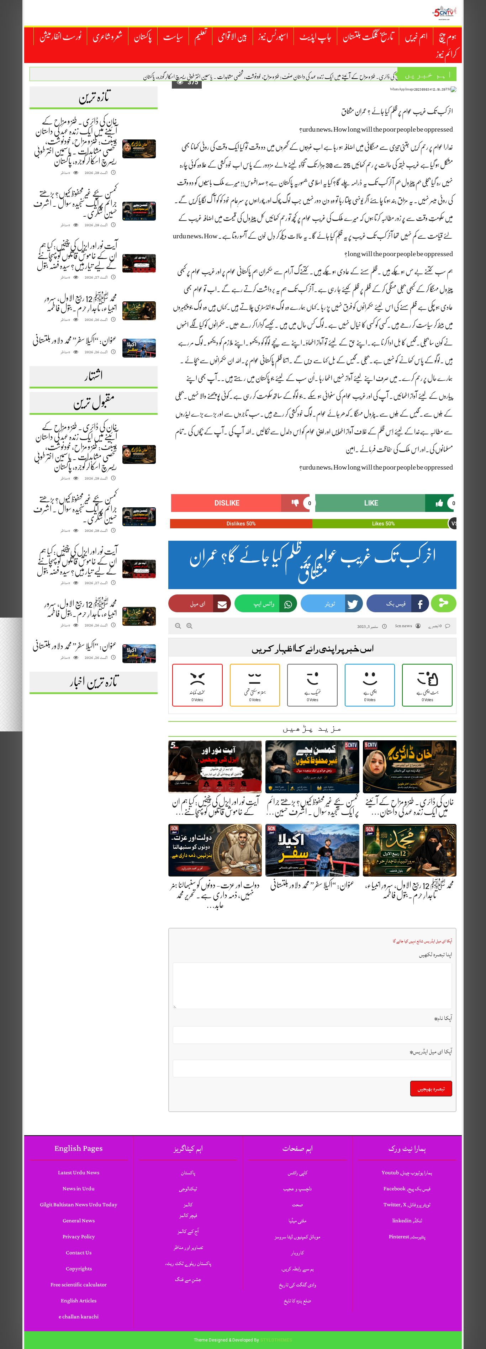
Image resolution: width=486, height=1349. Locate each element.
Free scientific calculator (79, 1285)
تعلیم (200, 36)
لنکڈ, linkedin (407, 1221)
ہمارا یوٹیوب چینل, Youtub (407, 1173)
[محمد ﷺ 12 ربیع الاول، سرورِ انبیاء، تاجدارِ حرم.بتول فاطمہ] (139, 310)
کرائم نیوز (446, 54)
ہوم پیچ (447, 36)
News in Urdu (79, 1189)
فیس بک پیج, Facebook (407, 1189)
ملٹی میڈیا (297, 1221)
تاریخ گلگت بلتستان (368, 36)
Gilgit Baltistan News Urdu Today (78, 1205)
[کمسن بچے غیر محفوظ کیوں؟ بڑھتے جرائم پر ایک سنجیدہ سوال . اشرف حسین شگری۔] (139, 211)
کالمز (188, 1205)
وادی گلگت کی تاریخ (297, 1285)
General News (79, 1221)
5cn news (403, 626)
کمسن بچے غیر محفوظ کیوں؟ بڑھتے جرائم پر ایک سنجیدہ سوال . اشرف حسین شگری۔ (75, 203)
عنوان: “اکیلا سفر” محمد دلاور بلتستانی (74, 340)
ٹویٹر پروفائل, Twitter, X (407, 1205)
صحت (297, 1205)
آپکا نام (443, 1018)
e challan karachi (79, 1317)
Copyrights (79, 1269)
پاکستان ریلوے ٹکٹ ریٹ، (188, 1263)
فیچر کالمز (188, 1215)
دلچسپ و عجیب (297, 1189)
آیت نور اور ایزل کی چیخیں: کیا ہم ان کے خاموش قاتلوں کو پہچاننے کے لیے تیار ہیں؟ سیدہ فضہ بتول (77, 255)
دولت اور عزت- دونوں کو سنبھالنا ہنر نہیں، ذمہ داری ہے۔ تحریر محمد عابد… (215, 895)
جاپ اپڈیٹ (315, 36)
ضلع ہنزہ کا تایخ (297, 1301)
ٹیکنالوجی (188, 1189)
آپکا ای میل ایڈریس (431, 1051)
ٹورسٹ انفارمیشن (60, 36)
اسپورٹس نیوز (273, 36)
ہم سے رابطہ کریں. (297, 1269)
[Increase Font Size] (189, 626)
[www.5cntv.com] (444, 12)
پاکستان (143, 36)
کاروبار (297, 1253)
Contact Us (78, 1253)
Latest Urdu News (78, 1173)
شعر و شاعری (108, 36)
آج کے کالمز (188, 1231)
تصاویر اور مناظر (188, 1247)
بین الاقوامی (232, 36)
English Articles (78, 1301)
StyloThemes (276, 1340)
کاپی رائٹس (297, 1173)
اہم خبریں (416, 36)
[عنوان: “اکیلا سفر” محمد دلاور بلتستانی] (139, 348)
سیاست (173, 36)
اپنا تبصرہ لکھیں (435, 954)
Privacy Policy (79, 1237)
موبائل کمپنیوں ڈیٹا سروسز (297, 1237)
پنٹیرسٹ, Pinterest (407, 1237)
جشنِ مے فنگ (188, 1279)
